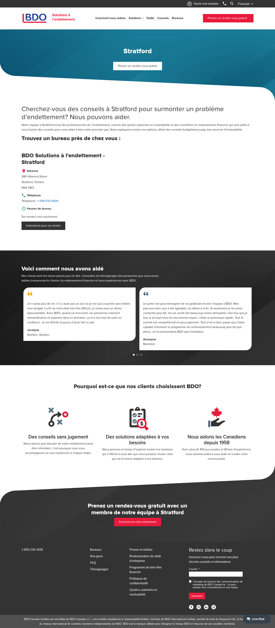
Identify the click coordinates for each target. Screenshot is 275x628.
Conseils (163, 18)
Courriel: (193, 569)
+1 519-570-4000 (48, 201)
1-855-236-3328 (32, 549)
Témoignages (99, 569)
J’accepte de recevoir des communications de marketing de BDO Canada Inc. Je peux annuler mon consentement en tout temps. (217, 584)
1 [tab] (134, 355)
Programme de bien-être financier (145, 570)
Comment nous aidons (110, 18)
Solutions (135, 18)
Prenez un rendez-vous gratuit (227, 18)
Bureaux (177, 18)
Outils (150, 18)
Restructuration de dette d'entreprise (145, 558)
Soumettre (197, 596)
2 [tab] (137, 355)
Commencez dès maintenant (137, 522)
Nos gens (96, 556)
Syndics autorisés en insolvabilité (143, 592)
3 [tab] (141, 355)
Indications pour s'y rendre (43, 226)
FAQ (93, 562)
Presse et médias (140, 549)
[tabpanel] (80, 314)
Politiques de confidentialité (138, 581)
